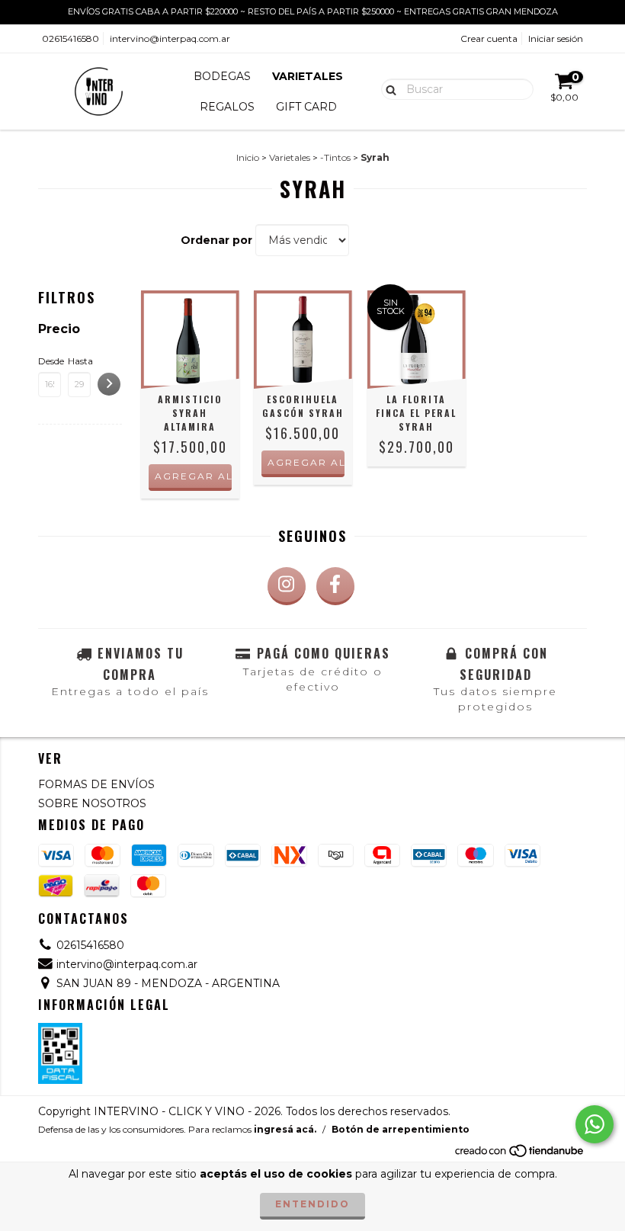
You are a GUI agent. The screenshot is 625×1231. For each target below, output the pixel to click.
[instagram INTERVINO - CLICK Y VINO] (287, 586)
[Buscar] (387, 88)
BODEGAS (222, 76)
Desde (49, 361)
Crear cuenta (489, 38)
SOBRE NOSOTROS (92, 803)
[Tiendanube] (520, 1155)
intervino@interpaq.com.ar (170, 38)
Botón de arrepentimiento (401, 1129)
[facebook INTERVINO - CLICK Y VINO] (335, 586)
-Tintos (335, 157)
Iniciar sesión (555, 38)
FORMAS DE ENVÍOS (96, 784)
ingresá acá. (285, 1129)
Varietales (289, 157)
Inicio (247, 157)
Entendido (312, 1204)
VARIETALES (307, 76)
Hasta (79, 361)
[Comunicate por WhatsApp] (594, 1124)
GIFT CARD (306, 107)
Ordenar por (216, 240)
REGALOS (227, 107)
